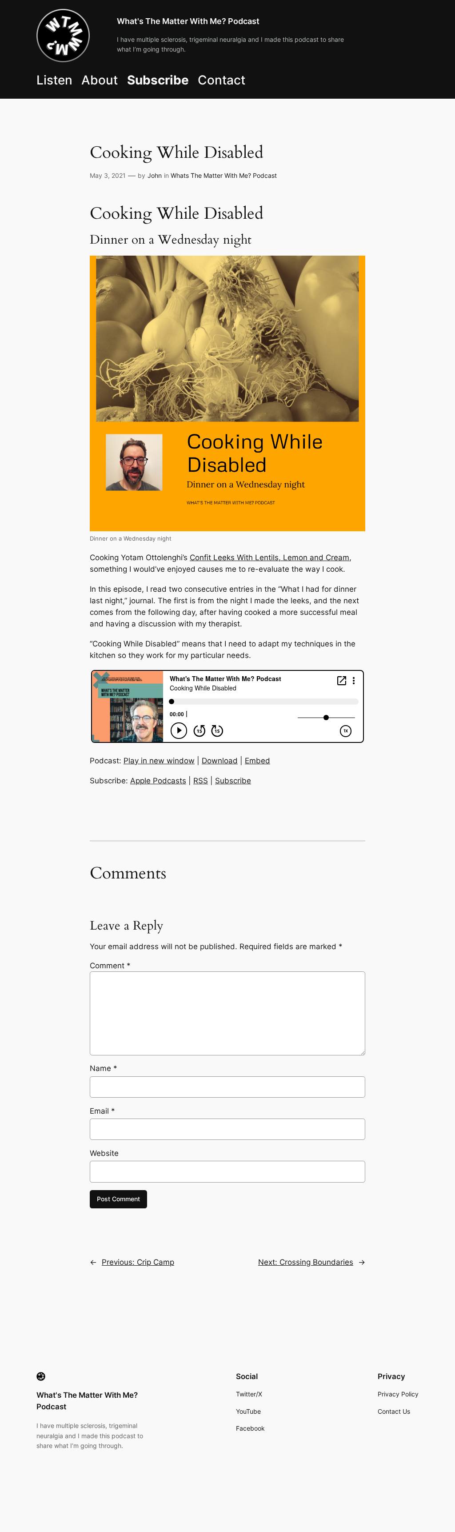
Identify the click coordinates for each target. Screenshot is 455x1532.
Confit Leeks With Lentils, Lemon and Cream (269, 557)
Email (102, 1111)
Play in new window (159, 760)
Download (220, 760)
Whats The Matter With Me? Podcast (224, 175)
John (155, 175)
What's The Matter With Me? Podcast (188, 21)
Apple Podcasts (158, 780)
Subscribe (233, 780)
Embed (257, 760)
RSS (200, 780)
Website (104, 1153)
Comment (110, 965)
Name (103, 1068)
